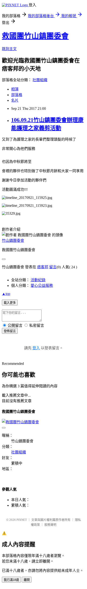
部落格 (16, 95)
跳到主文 (9, 49)
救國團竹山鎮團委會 (35, 36)
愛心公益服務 (42, 286)
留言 (53, 267)
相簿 (15, 89)
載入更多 (10, 302)
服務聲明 (50, 524)
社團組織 (39, 80)
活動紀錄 (38, 280)
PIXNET (21, 519)
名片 (15, 100)
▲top (6, 294)
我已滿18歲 (11, 580)
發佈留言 (10, 331)
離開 (27, 580)
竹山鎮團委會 (13, 241)
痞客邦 (42, 267)
